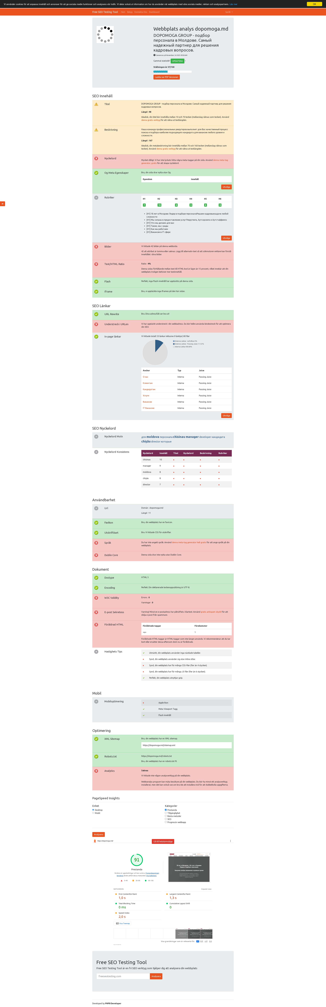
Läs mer (233, 4)
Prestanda (172, 810)
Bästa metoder (174, 816)
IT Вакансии (148, 408)
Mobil (97, 813)
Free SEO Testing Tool (105, 11)
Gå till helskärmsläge (163, 841)
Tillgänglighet (173, 813)
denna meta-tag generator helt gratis (189, 542)
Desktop (99, 810)
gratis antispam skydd (211, 612)
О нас (145, 377)
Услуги (146, 395)
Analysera (98, 834)
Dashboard (154, 12)
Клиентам (148, 383)
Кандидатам (149, 389)
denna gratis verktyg (150, 120)
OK (314, 4)
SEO (169, 819)
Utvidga (226, 187)
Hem (123, 12)
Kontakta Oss (140, 12)
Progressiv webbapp (176, 822)
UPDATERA (177, 61)
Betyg (129, 12)
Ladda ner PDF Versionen (166, 77)
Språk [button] (228, 12)
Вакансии (147, 402)
